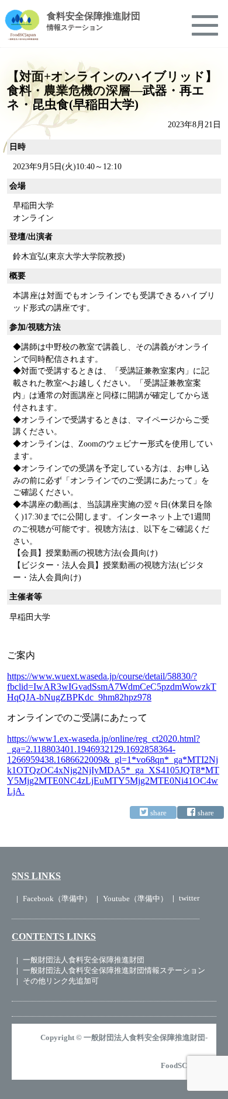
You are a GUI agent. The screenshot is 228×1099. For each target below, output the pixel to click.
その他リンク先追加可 (61, 980)
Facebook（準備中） (57, 898)
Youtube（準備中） (135, 898)
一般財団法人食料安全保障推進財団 (83, 959)
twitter (189, 898)
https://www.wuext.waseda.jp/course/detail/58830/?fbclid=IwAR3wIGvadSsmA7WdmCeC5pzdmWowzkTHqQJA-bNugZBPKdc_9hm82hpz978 (111, 686)
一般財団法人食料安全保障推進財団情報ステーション (114, 970)
